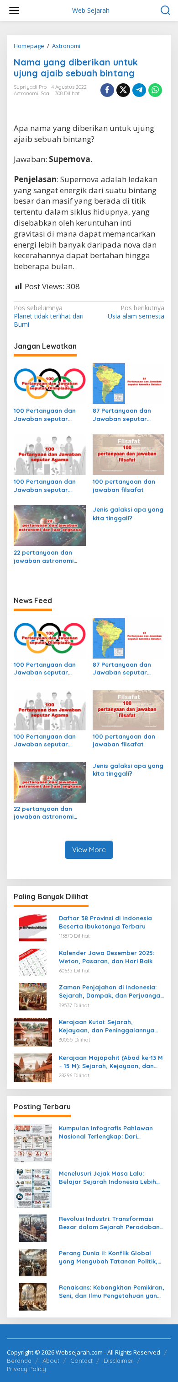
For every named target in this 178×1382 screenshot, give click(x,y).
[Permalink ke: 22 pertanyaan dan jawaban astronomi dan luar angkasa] (50, 525)
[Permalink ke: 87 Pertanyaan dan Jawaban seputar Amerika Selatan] (129, 383)
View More (89, 849)
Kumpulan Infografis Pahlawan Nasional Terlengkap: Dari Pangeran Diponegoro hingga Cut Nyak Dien (110, 1132)
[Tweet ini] (123, 90)
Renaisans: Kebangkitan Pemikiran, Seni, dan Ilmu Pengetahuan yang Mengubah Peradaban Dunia (111, 1292)
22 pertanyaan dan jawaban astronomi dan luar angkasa (43, 557)
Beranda (19, 1360)
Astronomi (26, 93)
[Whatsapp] (155, 90)
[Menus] (14, 10)
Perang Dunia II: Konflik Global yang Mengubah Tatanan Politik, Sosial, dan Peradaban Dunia (108, 1257)
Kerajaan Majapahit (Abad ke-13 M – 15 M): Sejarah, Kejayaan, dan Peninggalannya (111, 1062)
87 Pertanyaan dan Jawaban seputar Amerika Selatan (122, 415)
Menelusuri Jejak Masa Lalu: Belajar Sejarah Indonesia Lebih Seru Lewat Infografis (107, 1178)
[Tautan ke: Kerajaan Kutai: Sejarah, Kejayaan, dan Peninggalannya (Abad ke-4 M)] (33, 1031)
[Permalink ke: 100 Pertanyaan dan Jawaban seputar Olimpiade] (50, 383)
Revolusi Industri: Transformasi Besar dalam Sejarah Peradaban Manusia (109, 1223)
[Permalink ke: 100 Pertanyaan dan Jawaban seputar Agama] (50, 454)
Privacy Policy (26, 1368)
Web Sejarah (91, 10)
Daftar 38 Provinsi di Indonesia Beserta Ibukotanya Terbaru (105, 922)
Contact (81, 1360)
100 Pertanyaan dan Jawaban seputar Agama (45, 486)
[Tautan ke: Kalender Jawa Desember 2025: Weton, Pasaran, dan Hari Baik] (33, 961)
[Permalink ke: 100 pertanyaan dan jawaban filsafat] (129, 454)
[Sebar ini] (107, 90)
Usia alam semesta (136, 312)
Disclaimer (118, 1360)
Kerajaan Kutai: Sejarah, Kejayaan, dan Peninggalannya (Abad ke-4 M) (106, 1026)
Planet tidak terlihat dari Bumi (49, 316)
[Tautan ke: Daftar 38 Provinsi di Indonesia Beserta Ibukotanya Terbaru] (33, 927)
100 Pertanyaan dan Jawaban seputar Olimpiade (45, 415)
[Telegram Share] (139, 90)
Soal (46, 93)
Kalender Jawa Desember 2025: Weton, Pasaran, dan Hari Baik (106, 957)
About (50, 1360)
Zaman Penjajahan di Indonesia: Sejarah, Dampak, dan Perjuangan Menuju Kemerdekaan (111, 991)
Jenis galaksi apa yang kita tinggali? (128, 513)
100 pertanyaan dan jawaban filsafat (124, 485)
